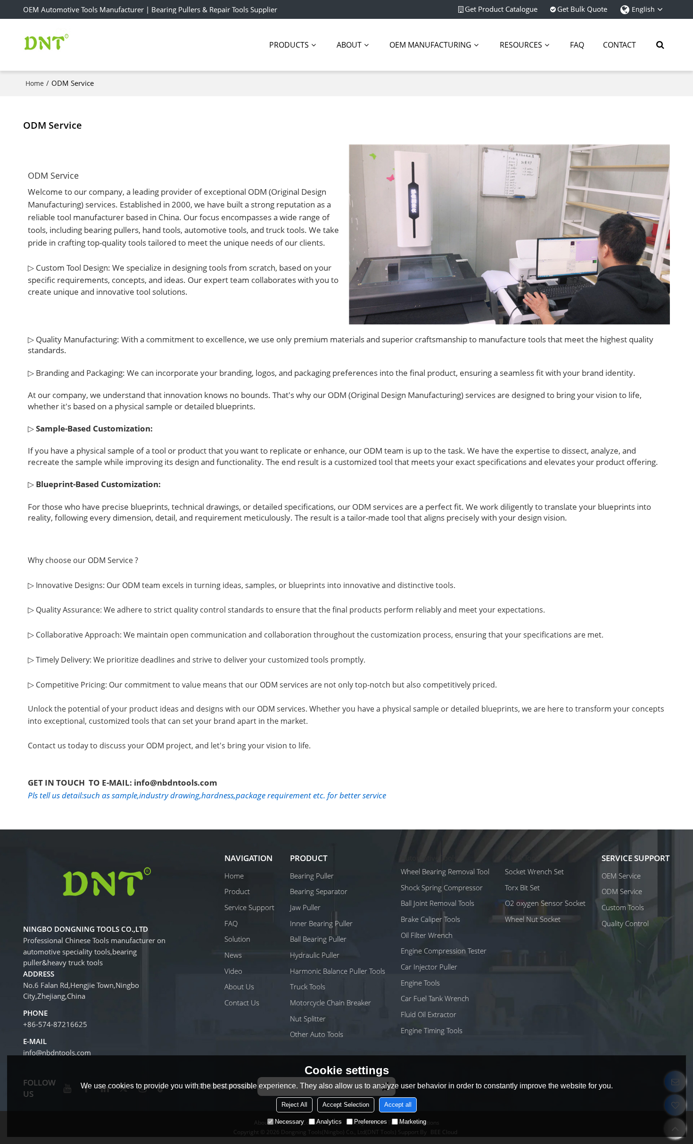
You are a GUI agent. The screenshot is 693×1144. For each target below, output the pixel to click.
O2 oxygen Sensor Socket (545, 903)
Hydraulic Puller (314, 955)
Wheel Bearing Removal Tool (445, 871)
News (233, 955)
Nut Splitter (308, 1018)
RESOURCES (521, 45)
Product (237, 891)
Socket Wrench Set (534, 871)
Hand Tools (523, 857)
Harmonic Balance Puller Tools (337, 971)
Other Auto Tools (316, 1034)
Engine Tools (420, 982)
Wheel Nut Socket (533, 919)
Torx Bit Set (522, 887)
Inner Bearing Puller (321, 923)
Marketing (412, 1121)
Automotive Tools (429, 857)
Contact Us (241, 1002)
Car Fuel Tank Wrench (435, 998)
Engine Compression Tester (444, 950)
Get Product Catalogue (501, 9)
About (349, 45)
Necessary (289, 1121)
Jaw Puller (305, 907)
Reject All (294, 1104)
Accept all (398, 1104)
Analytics (329, 1121)
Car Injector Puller (429, 966)
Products (289, 45)
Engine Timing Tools (431, 1030)
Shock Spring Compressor (442, 887)
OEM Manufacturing (430, 45)
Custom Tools (623, 907)
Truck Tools (307, 986)
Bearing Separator (318, 891)
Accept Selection (345, 1104)
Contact (619, 45)
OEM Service (621, 875)
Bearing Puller (312, 875)
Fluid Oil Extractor (428, 1014)
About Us (239, 986)
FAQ (577, 45)
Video (233, 971)
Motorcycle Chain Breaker (330, 1002)
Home (34, 83)
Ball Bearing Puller (318, 939)
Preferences (370, 1121)
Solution (237, 939)
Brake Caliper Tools (430, 919)
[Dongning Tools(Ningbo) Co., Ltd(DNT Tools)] (46, 44)
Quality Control (625, 923)
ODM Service (622, 891)
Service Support (249, 907)
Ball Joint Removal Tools (437, 903)
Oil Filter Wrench (427, 935)
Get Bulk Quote (582, 9)
